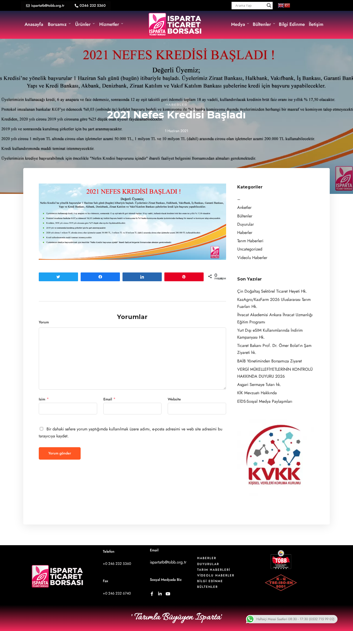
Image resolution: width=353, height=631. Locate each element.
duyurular (208, 564)
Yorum (44, 322)
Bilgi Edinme (292, 24)
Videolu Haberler (252, 258)
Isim (42, 399)
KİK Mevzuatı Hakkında (257, 393)
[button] (45, 5)
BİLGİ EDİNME (210, 581)
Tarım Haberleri (250, 241)
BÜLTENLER (207, 587)
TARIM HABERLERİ (213, 570)
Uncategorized (249, 249)
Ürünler (83, 24)
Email (107, 399)
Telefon (108, 551)
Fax (105, 581)
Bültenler (262, 24)
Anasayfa (34, 24)
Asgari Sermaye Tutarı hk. (259, 384)
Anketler (244, 207)
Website (174, 399)
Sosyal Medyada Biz (166, 579)
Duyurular (245, 224)
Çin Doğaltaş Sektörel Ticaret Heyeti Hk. (272, 291)
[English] (281, 5)
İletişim (316, 24)
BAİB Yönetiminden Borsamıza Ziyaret (269, 361)
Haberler (176, 105)
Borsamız (57, 24)
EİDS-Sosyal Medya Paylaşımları (264, 401)
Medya (238, 24)
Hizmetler (109, 24)
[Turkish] (287, 5)
